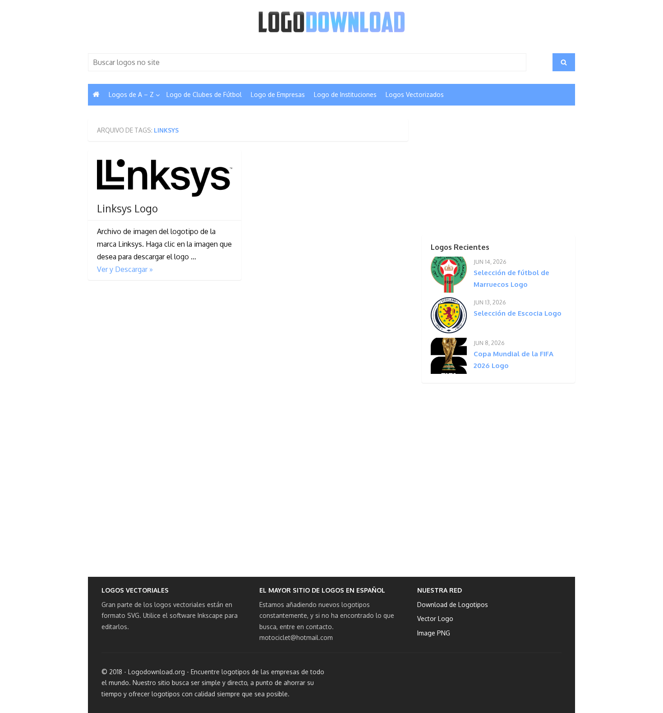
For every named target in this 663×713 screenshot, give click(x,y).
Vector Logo (435, 618)
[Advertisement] (482, 175)
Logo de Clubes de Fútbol (204, 94)
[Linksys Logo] (164, 178)
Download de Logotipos (452, 604)
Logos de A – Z (131, 94)
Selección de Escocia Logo (518, 313)
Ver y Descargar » (125, 269)
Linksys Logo (127, 208)
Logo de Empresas (278, 94)
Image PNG (433, 633)
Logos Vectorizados (415, 94)
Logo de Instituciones (345, 94)
